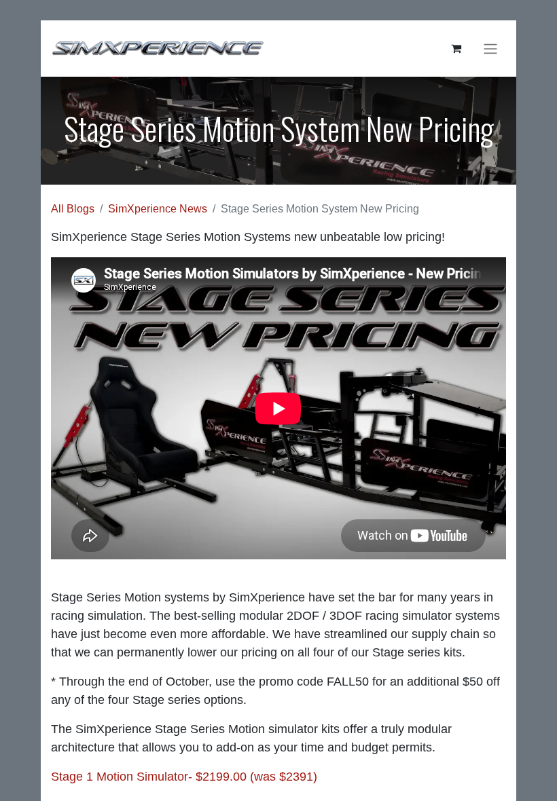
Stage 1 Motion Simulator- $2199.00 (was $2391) (184, 776)
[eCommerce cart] (455, 48)
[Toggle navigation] (490, 48)
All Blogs (72, 209)
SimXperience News (157, 209)
